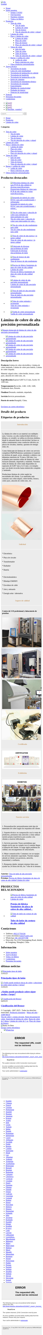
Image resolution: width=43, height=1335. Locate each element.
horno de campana (17, 79)
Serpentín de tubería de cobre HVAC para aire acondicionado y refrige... (23, 206)
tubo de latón (20, 49)
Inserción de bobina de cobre (17, 1019)
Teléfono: (9, 934)
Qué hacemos (16, 15)
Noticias (9, 95)
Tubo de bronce (21, 54)
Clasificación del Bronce (12, 1005)
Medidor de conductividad (20, 88)
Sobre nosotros (11, 10)
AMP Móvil (5, 1015)
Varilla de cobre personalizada (22, 314)
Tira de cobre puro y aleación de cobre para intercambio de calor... (23, 220)
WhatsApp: (10, 938)
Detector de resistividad (19, 92)
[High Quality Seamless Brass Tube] (24, 916)
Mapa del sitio (32, 1013)
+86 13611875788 (21, 938)
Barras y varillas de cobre (20, 58)
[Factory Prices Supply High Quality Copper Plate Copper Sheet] (24, 899)
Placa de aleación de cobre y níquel (28, 45)
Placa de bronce (21, 43)
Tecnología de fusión (18, 69)
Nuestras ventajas (17, 17)
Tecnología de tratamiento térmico (23, 82)
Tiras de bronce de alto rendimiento (24, 261)
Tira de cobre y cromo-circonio (12, 1017)
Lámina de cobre (21, 28)
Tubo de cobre (20, 51)
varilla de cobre (21, 60)
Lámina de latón (21, 38)
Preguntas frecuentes (13, 97)
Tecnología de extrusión (20, 84)
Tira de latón (20, 25)
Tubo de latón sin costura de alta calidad (23, 921)
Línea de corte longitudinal (21, 71)
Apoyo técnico (11, 66)
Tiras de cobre (16, 23)
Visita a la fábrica (17, 19)
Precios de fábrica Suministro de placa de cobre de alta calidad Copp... (23, 274)
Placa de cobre (20, 41)
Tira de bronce (20, 30)
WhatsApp (10, 1030)
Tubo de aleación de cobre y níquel (28, 56)
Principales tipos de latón (13, 978)
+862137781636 (19, 934)
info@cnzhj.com (26, 936)
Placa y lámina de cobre (19, 36)
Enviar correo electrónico (10, 1028)
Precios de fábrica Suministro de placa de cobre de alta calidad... (22, 906)
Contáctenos (10, 99)
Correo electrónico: (13, 936)
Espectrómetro (16, 86)
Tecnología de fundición (20, 75)
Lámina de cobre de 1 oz (19, 1021)
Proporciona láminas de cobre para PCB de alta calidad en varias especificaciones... (24, 191)
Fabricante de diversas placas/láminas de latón (19, 252)
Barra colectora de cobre (24, 62)
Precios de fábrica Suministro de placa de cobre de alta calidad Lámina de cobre (20, 879)
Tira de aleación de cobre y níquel (28, 32)
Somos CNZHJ (16, 13)
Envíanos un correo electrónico (12, 407)
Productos (9, 21)
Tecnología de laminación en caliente (24, 73)
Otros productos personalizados (22, 64)
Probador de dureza (18, 90)
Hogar (8, 8)
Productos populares (17, 1013)
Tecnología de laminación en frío (23, 77)
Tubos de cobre (16, 47)
